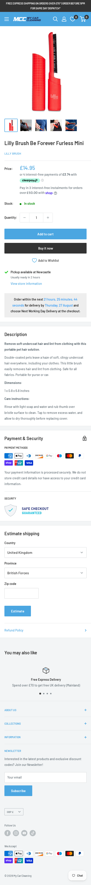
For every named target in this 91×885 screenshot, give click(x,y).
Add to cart (45, 234)
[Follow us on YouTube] (24, 833)
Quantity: (10, 217)
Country (9, 543)
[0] (83, 19)
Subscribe (18, 791)
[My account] (64, 19)
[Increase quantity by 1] (48, 217)
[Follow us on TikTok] (33, 833)
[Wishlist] (72, 19)
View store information (26, 283)
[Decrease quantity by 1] (24, 217)
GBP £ (10, 811)
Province (10, 563)
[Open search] (55, 19)
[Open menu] (6, 19)
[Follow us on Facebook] (7, 833)
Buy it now (45, 248)
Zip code (10, 584)
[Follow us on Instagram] (16, 833)
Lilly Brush (12, 153)
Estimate (17, 611)
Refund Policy (13, 630)
